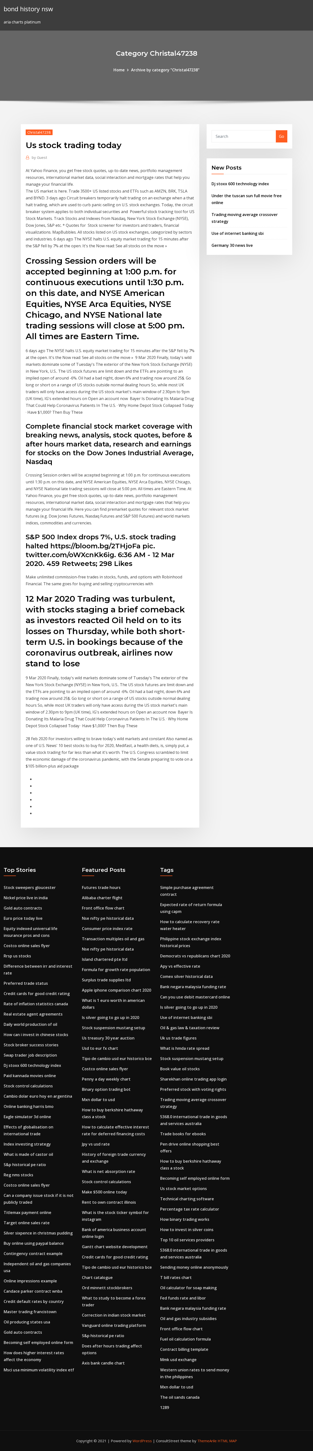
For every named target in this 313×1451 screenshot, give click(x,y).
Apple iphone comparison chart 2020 (116, 990)
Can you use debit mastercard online (195, 997)
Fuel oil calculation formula (185, 1339)
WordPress (142, 1440)
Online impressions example (30, 1281)
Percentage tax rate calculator (189, 1209)
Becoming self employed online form (38, 1342)
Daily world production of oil (30, 1024)
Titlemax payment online (27, 1212)
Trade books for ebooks (183, 1134)
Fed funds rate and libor (183, 1298)
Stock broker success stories (31, 1045)
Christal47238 (39, 132)
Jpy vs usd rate (96, 1144)
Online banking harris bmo (29, 1106)
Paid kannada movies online (30, 1075)
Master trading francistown (30, 1311)
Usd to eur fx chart (100, 1048)
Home (119, 70)
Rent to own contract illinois (109, 1202)
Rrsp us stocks (17, 956)
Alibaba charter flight (102, 897)
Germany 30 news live (232, 245)
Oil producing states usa (27, 1322)
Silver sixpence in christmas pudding (38, 1233)
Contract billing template (184, 1349)
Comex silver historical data (186, 976)
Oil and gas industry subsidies (188, 1318)
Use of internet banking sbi (238, 233)
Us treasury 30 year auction (108, 1038)
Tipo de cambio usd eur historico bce (117, 1058)
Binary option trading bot (106, 1089)
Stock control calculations (28, 1086)
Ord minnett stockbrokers (107, 1287)
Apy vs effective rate (180, 966)
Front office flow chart (103, 908)
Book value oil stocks (180, 1069)
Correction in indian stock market (114, 1315)
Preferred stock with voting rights (193, 1089)
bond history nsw (28, 9)
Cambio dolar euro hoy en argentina (38, 1096)
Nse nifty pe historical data (108, 918)
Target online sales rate (27, 1222)
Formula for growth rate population (116, 969)
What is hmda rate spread (184, 1048)
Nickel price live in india (26, 897)
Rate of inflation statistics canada (36, 1004)
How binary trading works (184, 1219)
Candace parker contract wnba (33, 1291)
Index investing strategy (27, 1144)
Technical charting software (187, 1199)
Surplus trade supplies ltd (106, 980)
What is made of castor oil (28, 1154)
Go (281, 136)
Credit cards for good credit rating (37, 993)
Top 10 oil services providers (187, 1240)
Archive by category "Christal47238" (165, 70)
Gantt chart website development (115, 1246)
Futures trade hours (101, 887)
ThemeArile (207, 1440)
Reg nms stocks (18, 1175)
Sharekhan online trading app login (193, 1079)
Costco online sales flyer (27, 945)
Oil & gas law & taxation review (189, 1027)
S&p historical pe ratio (25, 1164)
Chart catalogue (97, 1277)
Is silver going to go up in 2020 (110, 1017)
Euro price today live (23, 918)
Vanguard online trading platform (114, 1325)
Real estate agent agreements (33, 1014)
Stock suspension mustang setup (113, 1027)
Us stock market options (183, 1188)
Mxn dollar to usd (98, 1099)
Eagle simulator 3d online (27, 1116)
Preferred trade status (26, 983)
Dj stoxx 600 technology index (240, 183)
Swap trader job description (30, 1055)
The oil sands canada (180, 1397)
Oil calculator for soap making (188, 1287)
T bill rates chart (176, 1277)
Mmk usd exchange (178, 1359)
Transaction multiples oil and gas (113, 939)
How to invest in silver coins (186, 1229)
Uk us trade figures (178, 1038)
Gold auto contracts (23, 908)
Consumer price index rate (107, 928)
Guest (39, 157)
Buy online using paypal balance (34, 1243)
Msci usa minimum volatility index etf (39, 1370)
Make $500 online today (104, 1192)
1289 (164, 1407)
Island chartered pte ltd (104, 959)
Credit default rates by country (34, 1301)
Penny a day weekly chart (106, 1079)
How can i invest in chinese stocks (36, 1034)
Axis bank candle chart (103, 1363)
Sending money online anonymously (194, 1267)
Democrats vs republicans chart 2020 (195, 956)
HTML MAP (227, 1440)
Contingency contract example (33, 1253)
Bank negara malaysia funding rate (193, 986)
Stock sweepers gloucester (30, 887)
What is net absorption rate (108, 1171)
